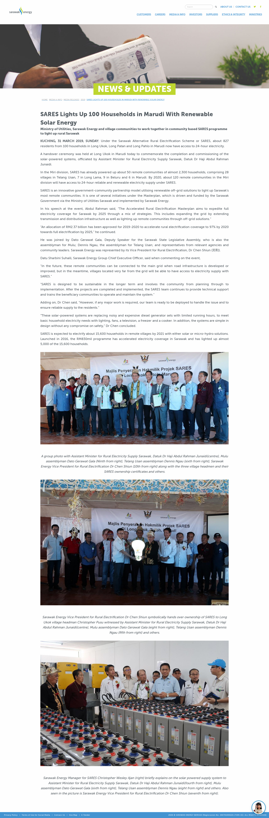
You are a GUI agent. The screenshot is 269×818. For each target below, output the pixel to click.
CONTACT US (243, 6)
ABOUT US (226, 6)
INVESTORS (195, 14)
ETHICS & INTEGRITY (233, 14)
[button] (215, 7)
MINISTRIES (255, 14)
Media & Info (55, 100)
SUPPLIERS (212, 14)
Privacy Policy (11, 815)
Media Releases (71, 100)
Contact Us (59, 815)
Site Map (73, 815)
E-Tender (85, 815)
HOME (45, 100)
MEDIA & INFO (177, 14)
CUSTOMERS (144, 14)
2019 (83, 100)
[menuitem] (144, 14)
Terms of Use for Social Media (36, 815)
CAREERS (160, 14)
